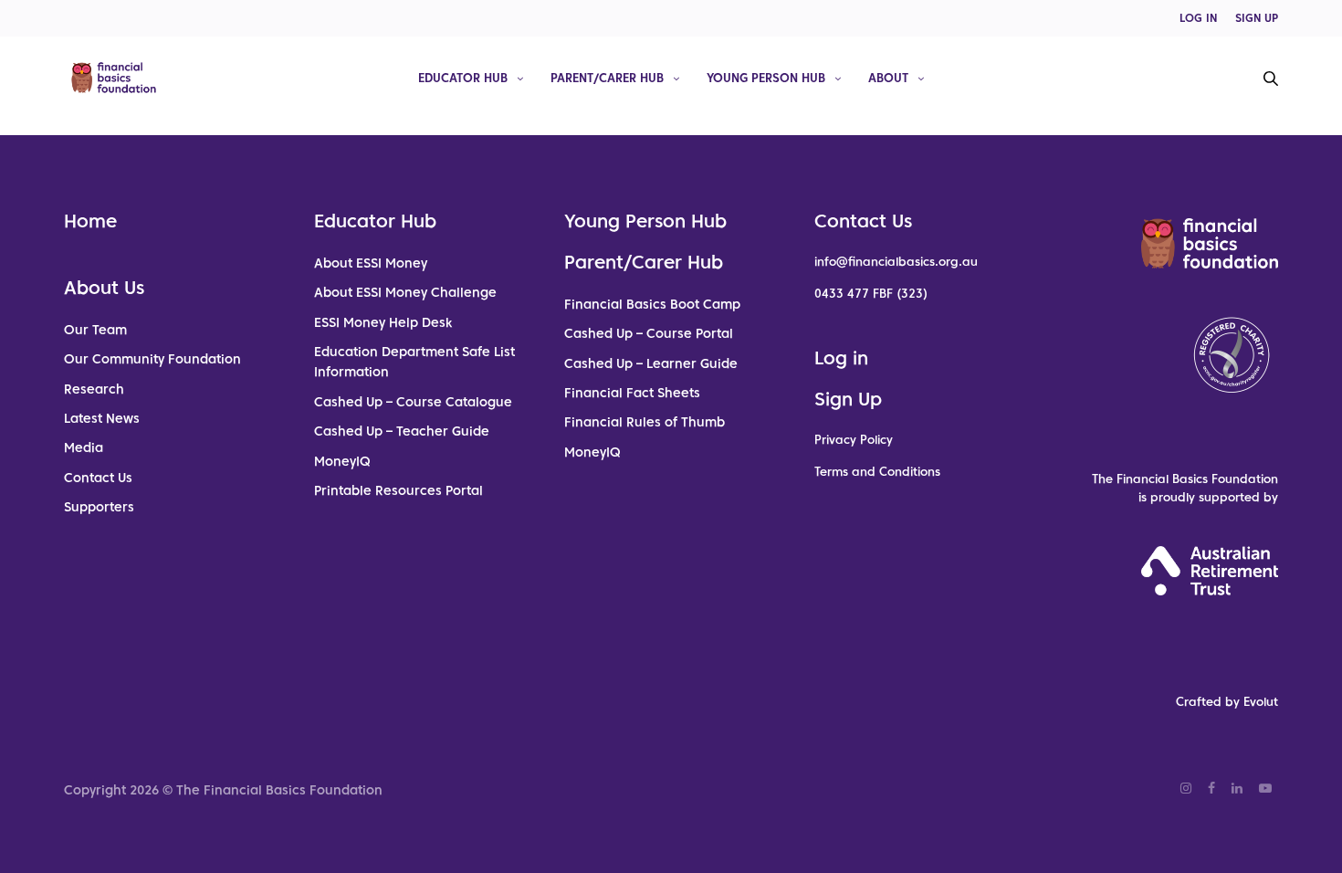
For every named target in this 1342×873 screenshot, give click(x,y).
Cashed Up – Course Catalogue (413, 401)
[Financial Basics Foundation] (113, 77)
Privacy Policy (853, 440)
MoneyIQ (342, 461)
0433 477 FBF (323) (871, 293)
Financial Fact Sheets (632, 392)
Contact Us (98, 477)
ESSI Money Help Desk (383, 322)
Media (83, 447)
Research (94, 389)
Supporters (99, 507)
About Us (104, 288)
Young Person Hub (766, 77)
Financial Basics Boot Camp (652, 304)
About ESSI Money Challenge (405, 292)
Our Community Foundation (152, 359)
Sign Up (848, 399)
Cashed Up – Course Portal (648, 333)
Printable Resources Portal (398, 490)
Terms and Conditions (877, 472)
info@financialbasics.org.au (896, 261)
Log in (841, 358)
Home (90, 221)
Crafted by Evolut (1227, 702)
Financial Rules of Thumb (644, 422)
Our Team (95, 329)
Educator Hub (463, 77)
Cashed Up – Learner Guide (651, 363)
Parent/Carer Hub (607, 77)
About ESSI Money (370, 263)
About (888, 77)
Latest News (102, 418)
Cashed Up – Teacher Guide (401, 431)
